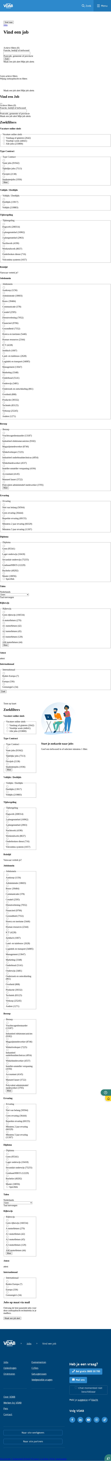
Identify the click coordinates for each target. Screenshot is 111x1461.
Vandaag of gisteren (18, 138)
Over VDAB (9, 1396)
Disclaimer (6, 1458)
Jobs (5, 25)
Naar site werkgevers (33, 1432)
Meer (5, 182)
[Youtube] (88, 1420)
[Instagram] (96, 1420)
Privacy (35, 1458)
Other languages (58, 1458)
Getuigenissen (39, 1373)
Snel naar (9, 22)
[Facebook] (72, 1420)
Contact (7, 1414)
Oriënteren (9, 1373)
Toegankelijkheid (21, 1458)
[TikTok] (105, 1420)
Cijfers (35, 1368)
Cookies (44, 1458)
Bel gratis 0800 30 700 (88, 1371)
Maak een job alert (12, 1318)
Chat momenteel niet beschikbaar (90, 1390)
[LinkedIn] (80, 1420)
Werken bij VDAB (12, 1402)
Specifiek (9, 579)
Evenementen (39, 1362)
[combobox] (16, 53)
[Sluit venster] (1, 103)
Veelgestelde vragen (42, 1379)
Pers (5, 1408)
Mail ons (80, 1379)
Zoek (88, 5)
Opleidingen (9, 1368)
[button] (106, 1092)
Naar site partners (33, 1441)
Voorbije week (16, 141)
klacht (94, 1399)
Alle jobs (14, 143)
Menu (104, 5)
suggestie (83, 1399)
